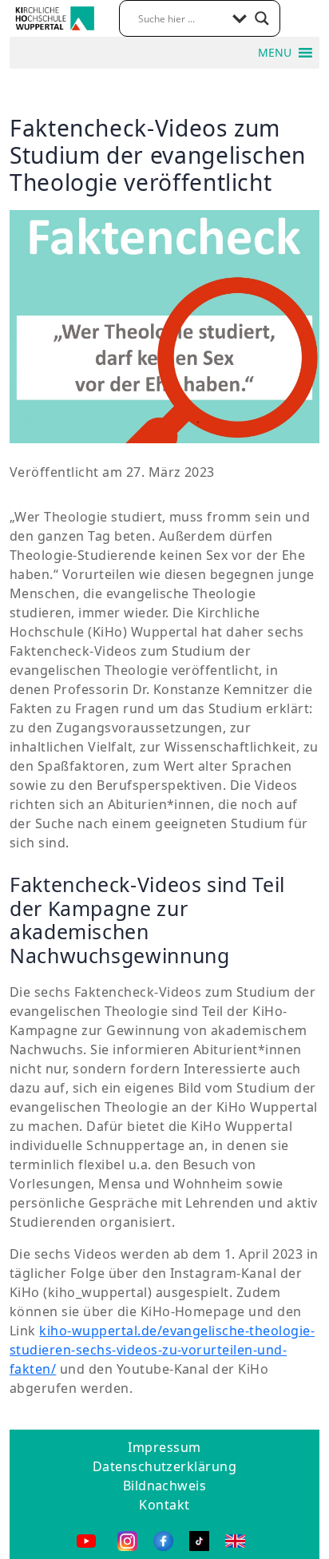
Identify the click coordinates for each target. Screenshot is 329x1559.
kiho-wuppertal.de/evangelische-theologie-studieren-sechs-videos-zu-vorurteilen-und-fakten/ (162, 1350)
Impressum (164, 1447)
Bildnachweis (165, 1485)
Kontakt (164, 1504)
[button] (274, 53)
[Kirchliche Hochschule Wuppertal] (55, 17)
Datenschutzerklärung (165, 1466)
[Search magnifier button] (262, 18)
